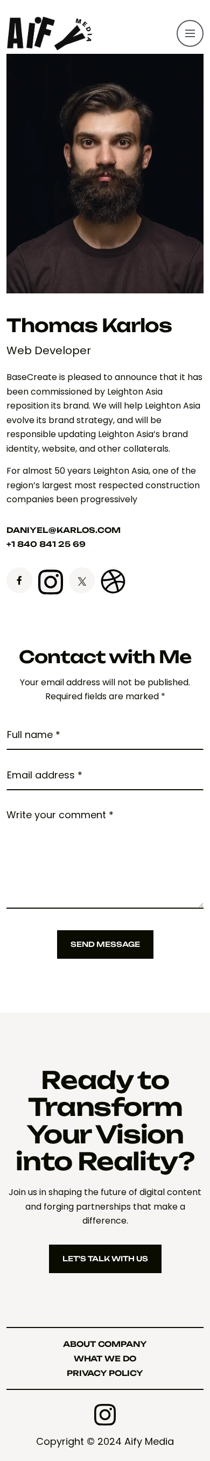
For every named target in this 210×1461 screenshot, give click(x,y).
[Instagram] (105, 1414)
